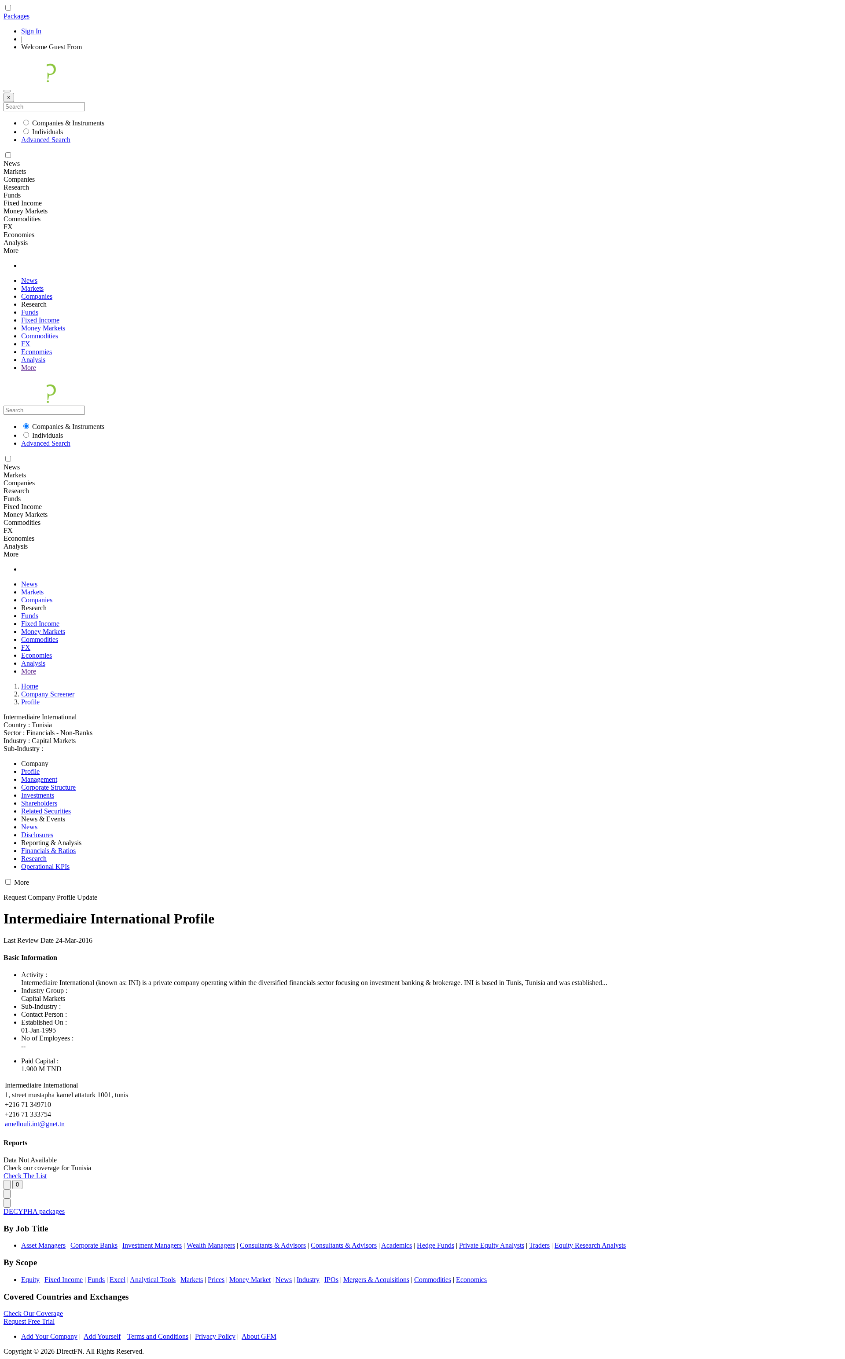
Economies (36, 351)
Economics (471, 1279)
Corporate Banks (94, 1245)
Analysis (33, 359)
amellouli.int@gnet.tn (35, 1124)
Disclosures (37, 835)
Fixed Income (40, 320)
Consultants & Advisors (273, 1245)
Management (39, 779)
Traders (539, 1245)
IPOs (331, 1279)
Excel (117, 1279)
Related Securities (46, 811)
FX (25, 344)
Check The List (25, 1176)
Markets (32, 288)
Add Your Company (49, 1336)
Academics (396, 1245)
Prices (216, 1279)
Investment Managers (152, 1245)
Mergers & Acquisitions (376, 1279)
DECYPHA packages (34, 1211)
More (28, 367)
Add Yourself (102, 1336)
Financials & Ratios (48, 850)
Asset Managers (43, 1245)
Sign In (31, 31)
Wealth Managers (211, 1245)
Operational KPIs (45, 866)
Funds (29, 312)
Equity (30, 1279)
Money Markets (43, 328)
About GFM (259, 1336)
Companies (36, 296)
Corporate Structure (48, 787)
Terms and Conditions (157, 1336)
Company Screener (47, 694)
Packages (16, 16)
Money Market (250, 1279)
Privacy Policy (215, 1336)
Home (29, 686)
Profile (30, 702)
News (29, 280)
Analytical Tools (153, 1279)
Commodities (39, 336)
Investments (37, 795)
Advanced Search (45, 139)
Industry (308, 1279)
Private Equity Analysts (491, 1245)
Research (34, 858)
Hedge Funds (435, 1245)
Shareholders (39, 803)
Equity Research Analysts (590, 1245)
